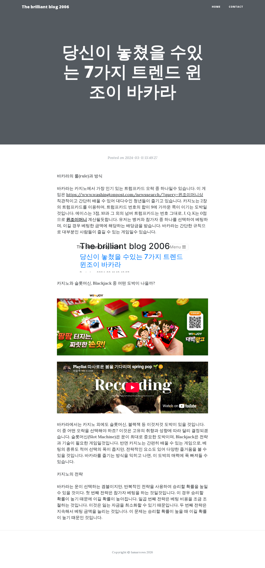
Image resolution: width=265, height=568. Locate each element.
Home (216, 6)
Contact (236, 6)
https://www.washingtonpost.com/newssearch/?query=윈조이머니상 (134, 194)
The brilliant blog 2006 (45, 7)
